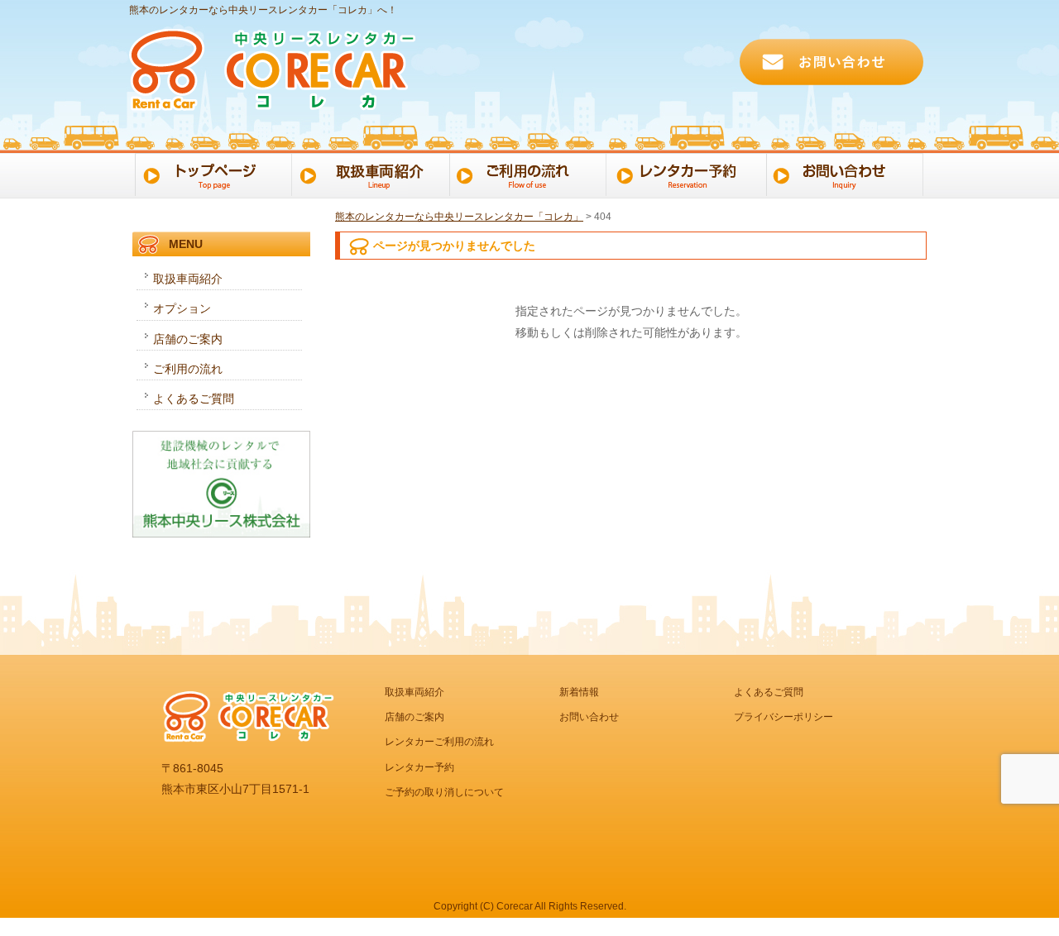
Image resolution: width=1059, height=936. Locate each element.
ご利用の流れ (530, 173)
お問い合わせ (849, 173)
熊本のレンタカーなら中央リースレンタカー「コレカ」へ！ (263, 10)
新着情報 (579, 692)
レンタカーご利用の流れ (439, 741)
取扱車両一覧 (370, 173)
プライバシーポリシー (783, 717)
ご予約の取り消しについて (444, 792)
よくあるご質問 (193, 398)
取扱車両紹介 (188, 278)
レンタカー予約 (689, 173)
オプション (182, 308)
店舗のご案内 (188, 339)
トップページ (210, 173)
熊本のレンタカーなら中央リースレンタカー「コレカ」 (459, 216)
